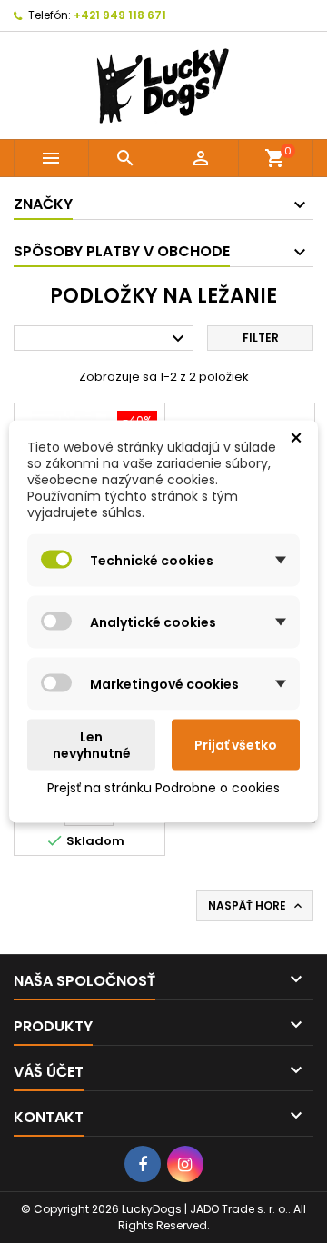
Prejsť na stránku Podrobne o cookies (163, 788)
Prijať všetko (235, 745)
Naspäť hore (256, 906)
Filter (261, 337)
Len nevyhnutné (92, 745)
